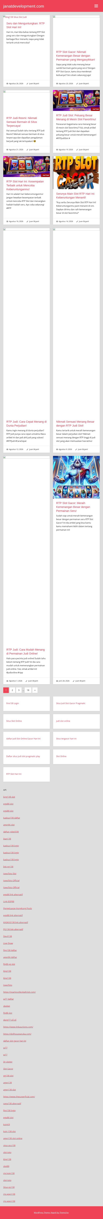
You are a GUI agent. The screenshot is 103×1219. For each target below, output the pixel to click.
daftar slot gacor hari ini (14, 1040)
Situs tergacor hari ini (66, 738)
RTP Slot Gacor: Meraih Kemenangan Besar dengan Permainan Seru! (73, 506)
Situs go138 (9, 1187)
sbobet (6, 1006)
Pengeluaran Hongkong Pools (17, 908)
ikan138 (7, 838)
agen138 (7, 1082)
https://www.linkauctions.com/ (18, 1026)
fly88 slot (7, 1012)
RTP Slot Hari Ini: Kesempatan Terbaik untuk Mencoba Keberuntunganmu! (25, 185)
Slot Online (61, 756)
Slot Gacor (8, 1068)
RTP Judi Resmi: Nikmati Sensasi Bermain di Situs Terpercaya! (21, 121)
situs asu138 (9, 1145)
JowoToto (7, 985)
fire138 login (9, 1110)
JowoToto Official (11, 880)
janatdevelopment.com (23, 6)
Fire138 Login (12, 703)
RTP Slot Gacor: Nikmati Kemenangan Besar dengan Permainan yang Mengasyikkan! (75, 55)
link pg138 (8, 866)
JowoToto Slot (9, 873)
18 (28, 690)
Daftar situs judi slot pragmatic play (23, 756)
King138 (7, 971)
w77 (5, 1047)
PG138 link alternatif (13, 929)
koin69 (6, 1124)
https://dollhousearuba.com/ (17, 1033)
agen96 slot (9, 824)
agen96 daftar (10, 957)
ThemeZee (64, 1212)
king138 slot (9, 796)
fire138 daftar (10, 950)
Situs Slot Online (14, 721)
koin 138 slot (9, 1131)
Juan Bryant (34, 83)
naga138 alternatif (12, 1103)
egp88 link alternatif (13, 894)
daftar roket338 (11, 831)
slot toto (7, 1152)
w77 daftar (8, 998)
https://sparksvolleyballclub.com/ (19, 992)
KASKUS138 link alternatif (15, 922)
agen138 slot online (12, 1138)
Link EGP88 (8, 901)
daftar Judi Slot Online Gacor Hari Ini (23, 738)
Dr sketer (7, 1061)
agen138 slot (9, 1089)
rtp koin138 (9, 1173)
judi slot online (63, 721)
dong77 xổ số (9, 1019)
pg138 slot (8, 1075)
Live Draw (8, 943)
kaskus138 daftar (11, 817)
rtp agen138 (9, 1194)
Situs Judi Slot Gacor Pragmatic (70, 703)
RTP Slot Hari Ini (13, 774)
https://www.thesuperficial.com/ (19, 1096)
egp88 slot (8, 803)
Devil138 (7, 936)
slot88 (6, 1166)
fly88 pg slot (9, 964)
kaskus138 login (11, 845)
